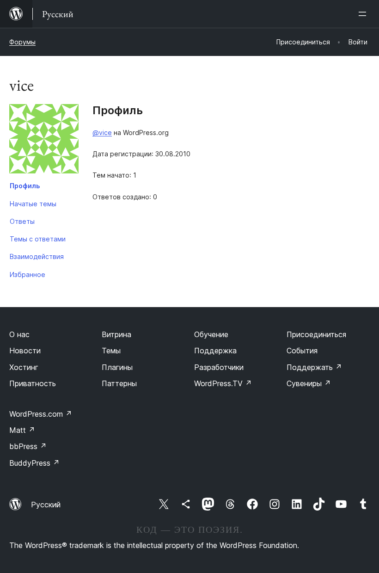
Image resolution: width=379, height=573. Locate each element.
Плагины (117, 367)
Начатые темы (33, 204)
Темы (111, 350)
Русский (46, 504)
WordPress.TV (223, 383)
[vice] (44, 140)
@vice (102, 132)
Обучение (211, 334)
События (302, 350)
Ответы (22, 221)
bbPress (28, 446)
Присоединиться (316, 334)
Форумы (22, 42)
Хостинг (23, 367)
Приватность (32, 383)
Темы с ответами (38, 239)
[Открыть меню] (364, 14)
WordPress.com (40, 414)
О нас (19, 334)
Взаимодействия (37, 256)
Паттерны (119, 383)
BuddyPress (34, 463)
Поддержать (314, 367)
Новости (25, 350)
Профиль (25, 186)
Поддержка (215, 350)
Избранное (27, 274)
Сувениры (309, 383)
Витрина (116, 334)
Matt (22, 430)
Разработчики (219, 367)
